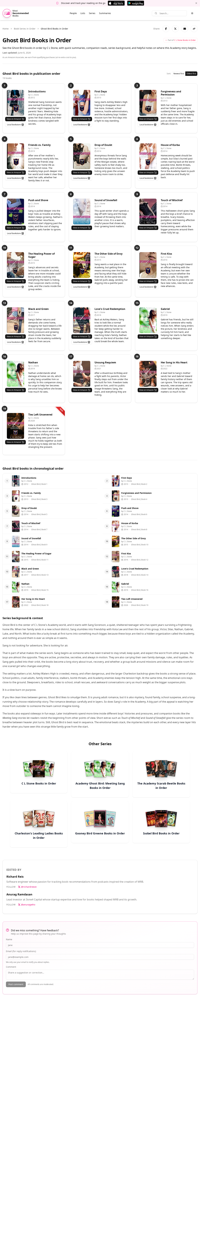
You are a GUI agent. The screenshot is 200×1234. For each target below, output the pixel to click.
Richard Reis (15, 876)
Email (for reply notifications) (21, 951)
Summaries (105, 13)
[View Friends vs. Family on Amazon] (15, 156)
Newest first (178, 73)
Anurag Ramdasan (19, 894)
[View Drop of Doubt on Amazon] (81, 156)
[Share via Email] (184, 28)
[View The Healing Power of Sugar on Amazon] (15, 265)
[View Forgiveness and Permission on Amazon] (148, 103)
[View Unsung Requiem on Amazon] (81, 374)
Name (9, 939)
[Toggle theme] (192, 13)
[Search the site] (155, 13)
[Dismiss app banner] (196, 3)
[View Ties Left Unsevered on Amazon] (15, 426)
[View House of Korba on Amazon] (148, 156)
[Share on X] (175, 28)
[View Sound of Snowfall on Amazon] (81, 211)
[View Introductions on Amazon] (15, 103)
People (73, 13)
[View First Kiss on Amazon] (148, 265)
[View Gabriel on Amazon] (148, 320)
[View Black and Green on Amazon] (15, 320)
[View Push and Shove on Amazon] (15, 211)
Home (5, 28)
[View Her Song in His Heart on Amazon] (148, 374)
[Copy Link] (194, 28)
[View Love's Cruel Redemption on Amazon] (81, 320)
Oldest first (191, 73)
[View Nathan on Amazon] (15, 374)
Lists (82, 13)
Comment (11, 966)
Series (92, 13)
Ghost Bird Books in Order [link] (54, 28)
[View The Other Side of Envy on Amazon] (81, 265)
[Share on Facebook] (165, 28)
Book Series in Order (24, 28)
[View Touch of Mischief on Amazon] (148, 211)
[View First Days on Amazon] (81, 103)
